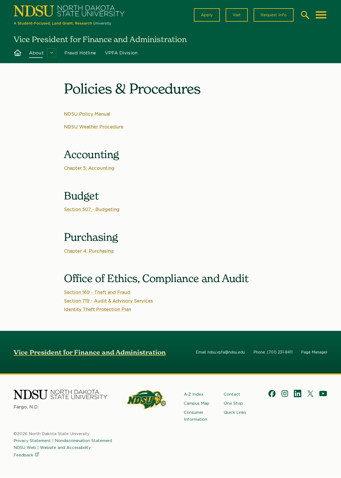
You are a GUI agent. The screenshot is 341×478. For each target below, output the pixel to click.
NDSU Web (25, 447)
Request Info (274, 15)
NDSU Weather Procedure (93, 126)
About (36, 52)
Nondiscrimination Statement (83, 440)
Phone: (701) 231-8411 (273, 352)
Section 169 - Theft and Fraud (97, 292)
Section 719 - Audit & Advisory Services (108, 300)
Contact (232, 394)
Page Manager (314, 352)
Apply (207, 15)
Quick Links (235, 412)
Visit (237, 15)
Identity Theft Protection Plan (97, 309)
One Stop (233, 403)
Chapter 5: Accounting (89, 168)
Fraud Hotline (80, 52)
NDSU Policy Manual (87, 114)
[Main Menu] (321, 15)
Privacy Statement (32, 440)
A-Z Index (194, 394)
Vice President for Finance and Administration (90, 352)
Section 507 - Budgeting (92, 209)
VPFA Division (121, 52)
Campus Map (196, 403)
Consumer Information (195, 416)
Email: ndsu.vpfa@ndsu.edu (220, 352)
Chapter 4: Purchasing (89, 251)
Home (17, 52)
